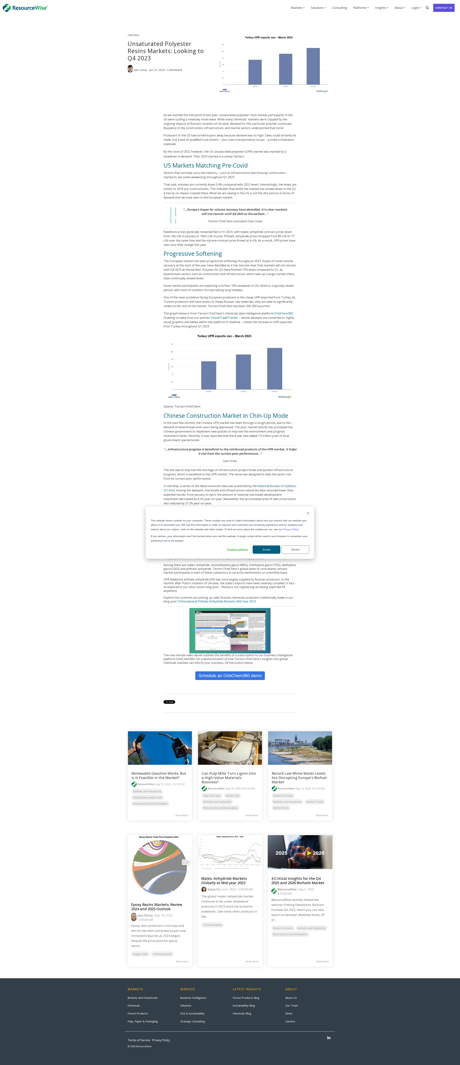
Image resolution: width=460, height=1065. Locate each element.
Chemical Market (162, 954)
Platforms (359, 8)
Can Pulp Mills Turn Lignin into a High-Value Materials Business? (229, 777)
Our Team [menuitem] (291, 1005)
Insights (380, 8)
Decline (295, 549)
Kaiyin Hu (214, 889)
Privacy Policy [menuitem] (161, 1040)
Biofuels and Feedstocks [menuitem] (143, 997)
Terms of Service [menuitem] (139, 1040)
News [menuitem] (289, 1013)
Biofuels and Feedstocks (147, 791)
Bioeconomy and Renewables (150, 803)
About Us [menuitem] (291, 997)
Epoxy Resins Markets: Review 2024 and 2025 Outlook (156, 906)
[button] (329, 1038)
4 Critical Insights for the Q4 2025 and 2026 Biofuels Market (297, 880)
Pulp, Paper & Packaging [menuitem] (143, 1021)
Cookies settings (237, 549)
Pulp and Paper (212, 795)
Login (415, 8)
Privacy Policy (291, 529)
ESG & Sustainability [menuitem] (192, 1013)
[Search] (427, 8)
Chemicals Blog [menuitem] (242, 1013)
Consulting (339, 8)
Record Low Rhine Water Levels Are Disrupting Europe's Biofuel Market (299, 777)
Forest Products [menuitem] (138, 1013)
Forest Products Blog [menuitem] (246, 997)
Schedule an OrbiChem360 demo (230, 675)
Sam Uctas (140, 70)
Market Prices (281, 808)
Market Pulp (232, 795)
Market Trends (315, 801)
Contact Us (443, 7)
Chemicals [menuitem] (134, 1005)
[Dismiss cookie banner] (308, 513)
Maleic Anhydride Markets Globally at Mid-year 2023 (224, 880)
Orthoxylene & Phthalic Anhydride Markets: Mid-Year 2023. (217, 601)
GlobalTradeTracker (224, 318)
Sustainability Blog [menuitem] (244, 1005)
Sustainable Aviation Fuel (147, 797)
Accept (266, 549)
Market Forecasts (283, 795)
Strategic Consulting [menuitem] (192, 1021)
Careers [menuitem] (290, 1021)
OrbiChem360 (283, 313)
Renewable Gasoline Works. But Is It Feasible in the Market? (159, 775)
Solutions (317, 8)
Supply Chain (140, 954)
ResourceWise (146, 784)
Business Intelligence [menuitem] (193, 997)
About (399, 8)
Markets (296, 8)
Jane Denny (145, 915)
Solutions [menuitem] (185, 1005)
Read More (181, 815)
